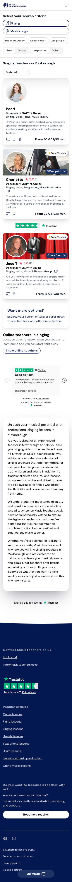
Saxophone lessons (16, 744)
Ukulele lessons (13, 736)
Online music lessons (17, 766)
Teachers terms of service (18, 856)
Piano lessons (12, 721)
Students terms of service (19, 849)
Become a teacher (36, 814)
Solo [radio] (9, 50)
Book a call (10, 657)
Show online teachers (22, 350)
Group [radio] (22, 50)
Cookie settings (12, 869)
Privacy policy (11, 863)
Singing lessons (13, 729)
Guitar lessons (12, 714)
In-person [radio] (40, 50)
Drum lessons (12, 751)
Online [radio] (55, 50)
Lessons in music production (22, 758)
